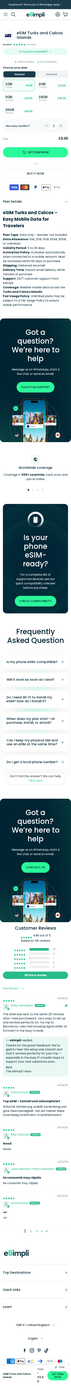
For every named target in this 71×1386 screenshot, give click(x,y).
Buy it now (35, 173)
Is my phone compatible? (33, 51)
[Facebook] (24, 1350)
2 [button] (31, 1231)
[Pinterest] (39, 1350)
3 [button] (37, 1231)
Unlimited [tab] (51, 74)
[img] (9, 999)
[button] (5, 14)
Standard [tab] (19, 74)
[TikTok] (46, 1350)
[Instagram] (32, 1350)
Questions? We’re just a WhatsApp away (34, 4)
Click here (35, 780)
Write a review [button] (36, 975)
